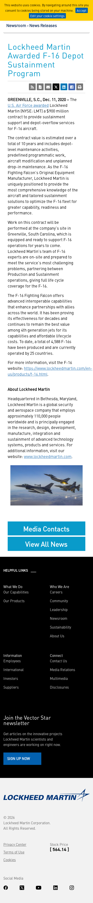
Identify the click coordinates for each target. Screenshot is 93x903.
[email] (48, 86)
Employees (12, 660)
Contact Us (58, 660)
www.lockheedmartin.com (48, 456)
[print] (79, 86)
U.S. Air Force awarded (28, 105)
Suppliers (11, 687)
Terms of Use (13, 851)
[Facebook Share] (71, 86)
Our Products (14, 600)
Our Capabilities (16, 591)
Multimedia (59, 678)
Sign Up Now (18, 758)
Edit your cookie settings (47, 15)
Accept (81, 10)
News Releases (43, 25)
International (13, 669)
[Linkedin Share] (63, 86)
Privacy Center (14, 844)
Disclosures (59, 687)
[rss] (32, 86)
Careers (56, 591)
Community (59, 600)
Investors (10, 678)
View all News (46, 543)
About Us (57, 635)
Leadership (59, 609)
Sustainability (60, 626)
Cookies (9, 859)
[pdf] (40, 86)
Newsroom (16, 25)
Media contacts (46, 528)
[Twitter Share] (56, 86)
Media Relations (62, 669)
